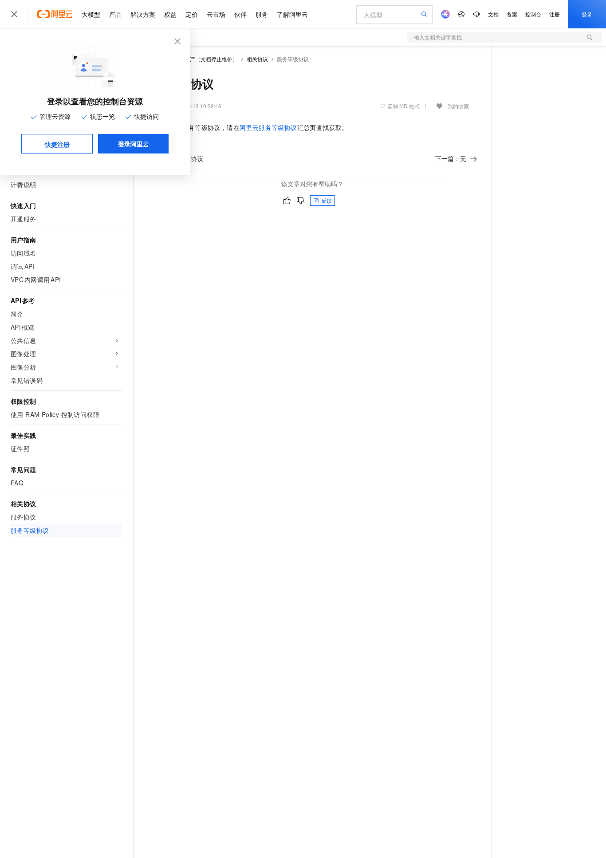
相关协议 (257, 59)
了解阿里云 (292, 14)
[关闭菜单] (14, 14)
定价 (191, 14)
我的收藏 (458, 106)
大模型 (91, 14)
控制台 (533, 14)
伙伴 (240, 14)
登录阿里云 (133, 143)
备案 (512, 14)
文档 (493, 14)
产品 (115, 14)
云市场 (216, 14)
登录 (587, 14)
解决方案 (142, 14)
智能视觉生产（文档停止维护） (200, 59)
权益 (170, 14)
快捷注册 (57, 144)
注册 (554, 14)
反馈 (326, 200)
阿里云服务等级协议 (268, 127)
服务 (262, 14)
